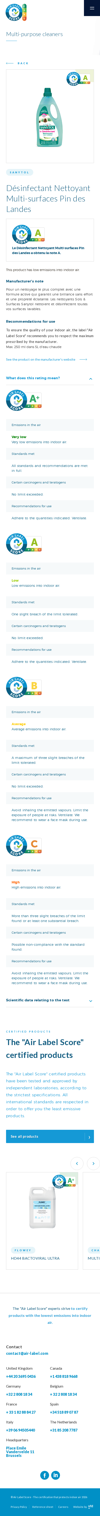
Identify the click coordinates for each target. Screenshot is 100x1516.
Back (23, 63)
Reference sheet (42, 1506)
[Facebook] (44, 1475)
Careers (63, 1506)
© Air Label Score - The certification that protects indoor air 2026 (49, 1497)
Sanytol (20, 172)
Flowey (23, 1250)
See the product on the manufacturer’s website (40, 359)
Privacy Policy (19, 1506)
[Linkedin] (55, 1475)
